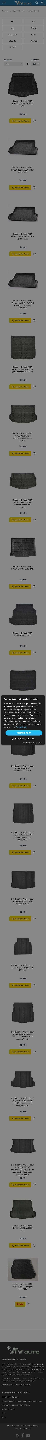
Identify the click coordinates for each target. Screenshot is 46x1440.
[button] (23, 739)
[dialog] (23, 720)
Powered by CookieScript (32, 743)
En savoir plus (21, 727)
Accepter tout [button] (24, 733)
